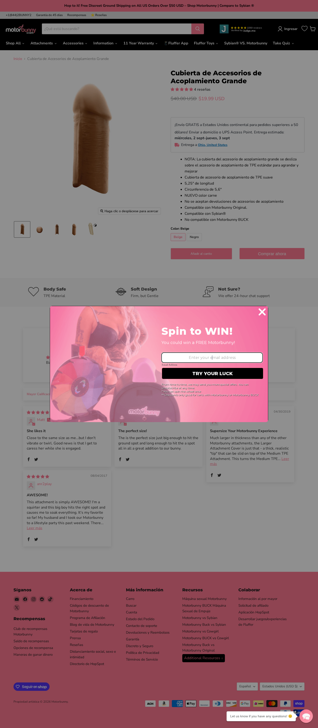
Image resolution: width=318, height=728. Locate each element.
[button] (306, 716)
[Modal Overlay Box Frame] (159, 364)
